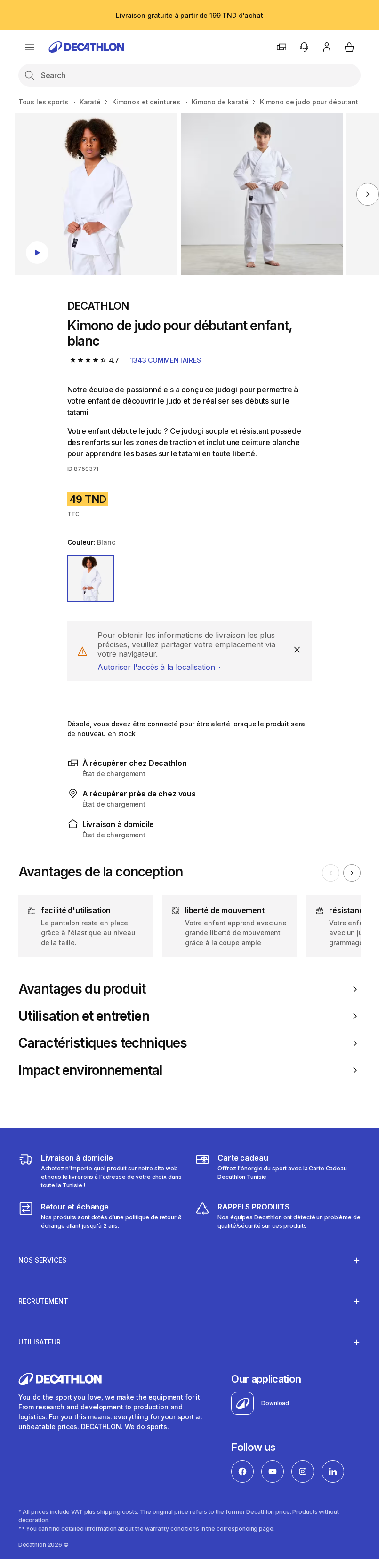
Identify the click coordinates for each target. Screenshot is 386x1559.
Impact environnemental (90, 1070)
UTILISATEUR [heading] (39, 1342)
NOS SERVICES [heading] (42, 1260)
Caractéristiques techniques (102, 1043)
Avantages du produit (81, 989)
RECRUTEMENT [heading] (43, 1301)
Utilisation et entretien (83, 1016)
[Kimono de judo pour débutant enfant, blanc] (96, 194)
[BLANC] (91, 578)
